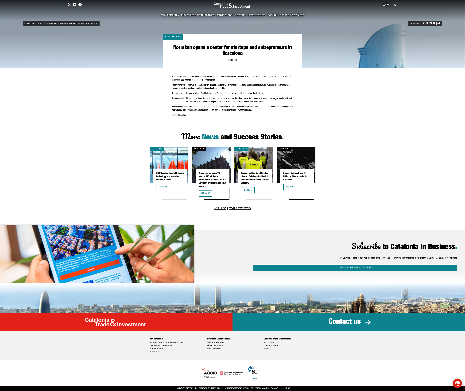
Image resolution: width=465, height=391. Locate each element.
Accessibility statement (233, 388)
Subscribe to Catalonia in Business (355, 268)
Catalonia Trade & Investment (286, 15)
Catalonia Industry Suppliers (215, 345)
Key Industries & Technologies (216, 342)
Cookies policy (204, 388)
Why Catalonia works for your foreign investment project (167, 342)
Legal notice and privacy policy (186, 388)
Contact (386, 5)
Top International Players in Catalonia (161, 345)
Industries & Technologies (197, 15)
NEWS (40, 23)
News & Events (256, 15)
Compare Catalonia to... (157, 348)
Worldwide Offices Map (271, 345)
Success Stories (154, 351)
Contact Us (267, 348)
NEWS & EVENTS (30, 23)
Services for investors (231, 15)
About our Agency (269, 342)
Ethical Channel (217, 388)
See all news (220, 208)
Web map (246, 388)
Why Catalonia (170, 15)
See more (164, 188)
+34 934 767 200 (284, 388)
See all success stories (240, 208)
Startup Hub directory (213, 348)
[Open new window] (457, 383)
